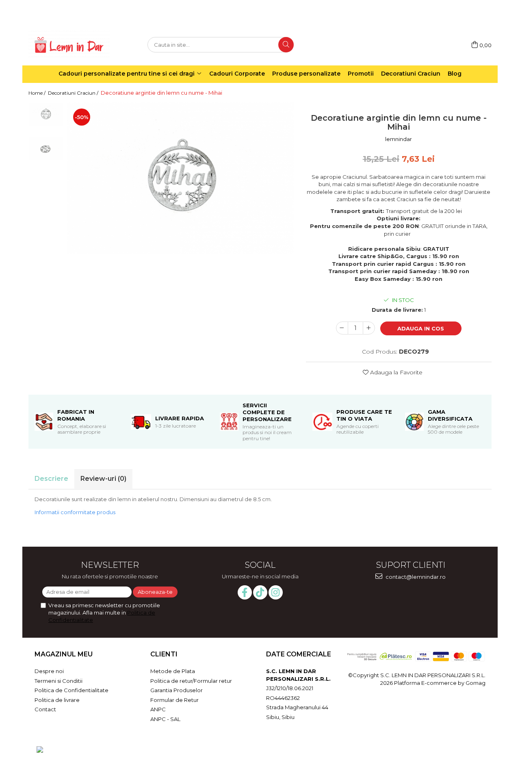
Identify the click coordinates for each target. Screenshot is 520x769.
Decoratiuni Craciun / (74, 93)
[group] (180, 177)
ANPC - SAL (165, 719)
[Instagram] (276, 592)
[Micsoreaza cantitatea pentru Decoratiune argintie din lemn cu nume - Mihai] (342, 328)
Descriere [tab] (51, 478)
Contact (45, 709)
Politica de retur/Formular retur (191, 681)
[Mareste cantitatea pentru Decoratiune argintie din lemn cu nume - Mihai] (369, 328)
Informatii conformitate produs (75, 512)
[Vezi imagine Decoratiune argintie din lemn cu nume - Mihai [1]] (46, 148)
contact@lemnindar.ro (415, 576)
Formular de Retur (174, 700)
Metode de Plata (172, 671)
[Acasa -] (69, 44)
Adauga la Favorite (395, 372)
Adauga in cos (420, 328)
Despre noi (49, 671)
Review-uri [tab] (103, 478)
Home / (37, 93)
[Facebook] (245, 592)
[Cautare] (286, 44)
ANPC (158, 709)
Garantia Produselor (176, 690)
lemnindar (398, 139)
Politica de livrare (57, 700)
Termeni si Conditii (58, 681)
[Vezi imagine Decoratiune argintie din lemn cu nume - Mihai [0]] (46, 114)
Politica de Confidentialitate (71, 690)
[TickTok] (260, 592)
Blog (455, 73)
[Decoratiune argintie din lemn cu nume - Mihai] (180, 177)
